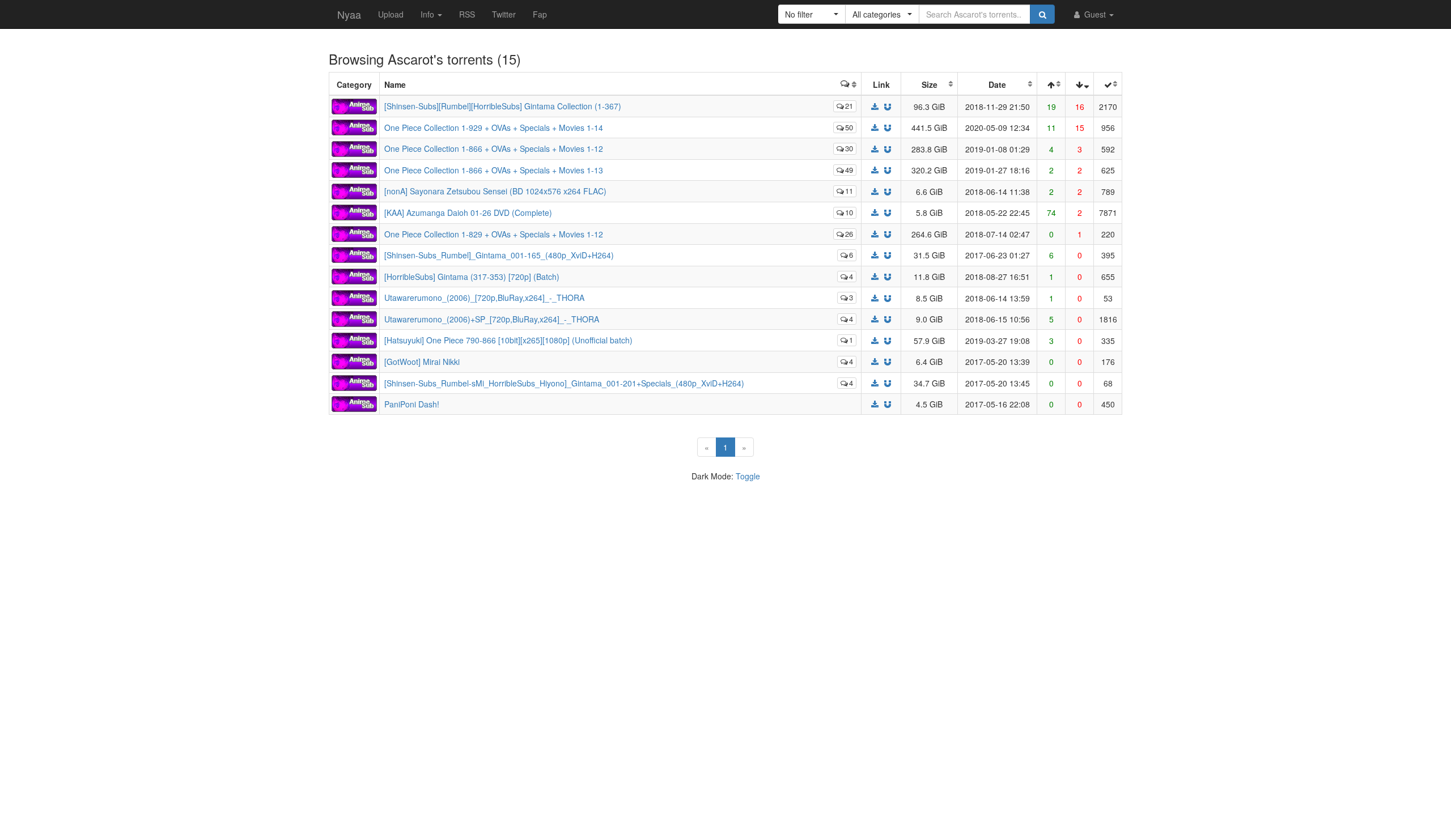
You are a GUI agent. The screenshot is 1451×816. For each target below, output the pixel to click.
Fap (540, 14)
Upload (391, 14)
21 (849, 105)
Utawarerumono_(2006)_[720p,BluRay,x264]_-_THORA (484, 297)
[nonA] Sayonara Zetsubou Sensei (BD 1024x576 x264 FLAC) (495, 191)
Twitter (504, 14)
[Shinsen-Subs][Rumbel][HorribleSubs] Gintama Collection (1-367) (502, 106)
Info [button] (428, 14)
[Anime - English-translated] (354, 104)
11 (849, 190)
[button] (812, 14)
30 (849, 148)
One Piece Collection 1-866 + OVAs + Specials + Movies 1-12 (493, 148)
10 (849, 212)
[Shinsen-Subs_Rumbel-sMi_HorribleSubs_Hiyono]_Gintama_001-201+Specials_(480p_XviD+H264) (564, 383)
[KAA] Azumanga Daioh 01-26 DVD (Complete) (468, 212)
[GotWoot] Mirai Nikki (422, 361)
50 (849, 127)
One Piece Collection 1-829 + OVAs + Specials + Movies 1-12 (493, 234)
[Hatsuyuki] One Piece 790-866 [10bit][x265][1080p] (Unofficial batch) (508, 340)
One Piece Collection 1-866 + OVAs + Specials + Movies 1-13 (493, 170)
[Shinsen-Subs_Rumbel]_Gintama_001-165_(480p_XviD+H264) (499, 255)
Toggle (748, 476)
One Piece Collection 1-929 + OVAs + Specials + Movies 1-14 (493, 127)
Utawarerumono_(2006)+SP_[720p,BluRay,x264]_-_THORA (491, 319)
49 (849, 169)
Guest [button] (1095, 14)
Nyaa (349, 14)
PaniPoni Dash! (411, 404)
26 (849, 233)
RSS (467, 14)
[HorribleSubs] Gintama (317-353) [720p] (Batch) (471, 276)
